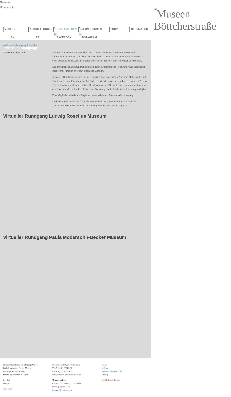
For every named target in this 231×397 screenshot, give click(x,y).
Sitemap (105, 374)
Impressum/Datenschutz (112, 371)
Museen (9, 29)
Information (138, 29)
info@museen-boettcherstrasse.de (66, 374)
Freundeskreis (89, 29)
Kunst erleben (64, 29)
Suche (104, 365)
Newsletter (5, 2)
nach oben (7, 389)
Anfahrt (105, 368)
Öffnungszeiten (7, 7)
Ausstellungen (39, 29)
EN (12, 37)
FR (37, 37)
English (6, 380)
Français (6, 383)
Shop (113, 29)
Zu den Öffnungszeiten (62, 390)
